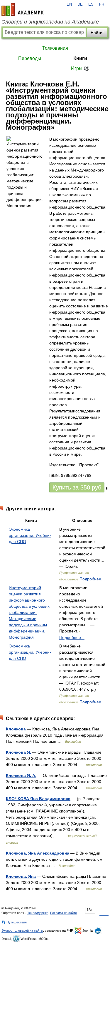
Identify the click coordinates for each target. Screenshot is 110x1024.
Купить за (77, 487)
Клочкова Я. (18, 752)
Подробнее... (92, 579)
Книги (80, 58)
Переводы (29, 58)
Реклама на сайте (63, 913)
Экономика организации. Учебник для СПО (30, 535)
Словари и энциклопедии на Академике (50, 22)
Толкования (55, 48)
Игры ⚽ (80, 68)
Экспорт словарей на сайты (22, 930)
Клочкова (16, 729)
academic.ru (22, 9)
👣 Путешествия (14, 922)
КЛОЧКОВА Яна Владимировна (38, 798)
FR (101, 4)
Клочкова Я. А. (21, 775)
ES (91, 4)
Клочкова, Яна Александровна (37, 853)
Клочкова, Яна (21, 876)
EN (69, 4)
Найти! (97, 32)
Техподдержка (37, 913)
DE (80, 4)
